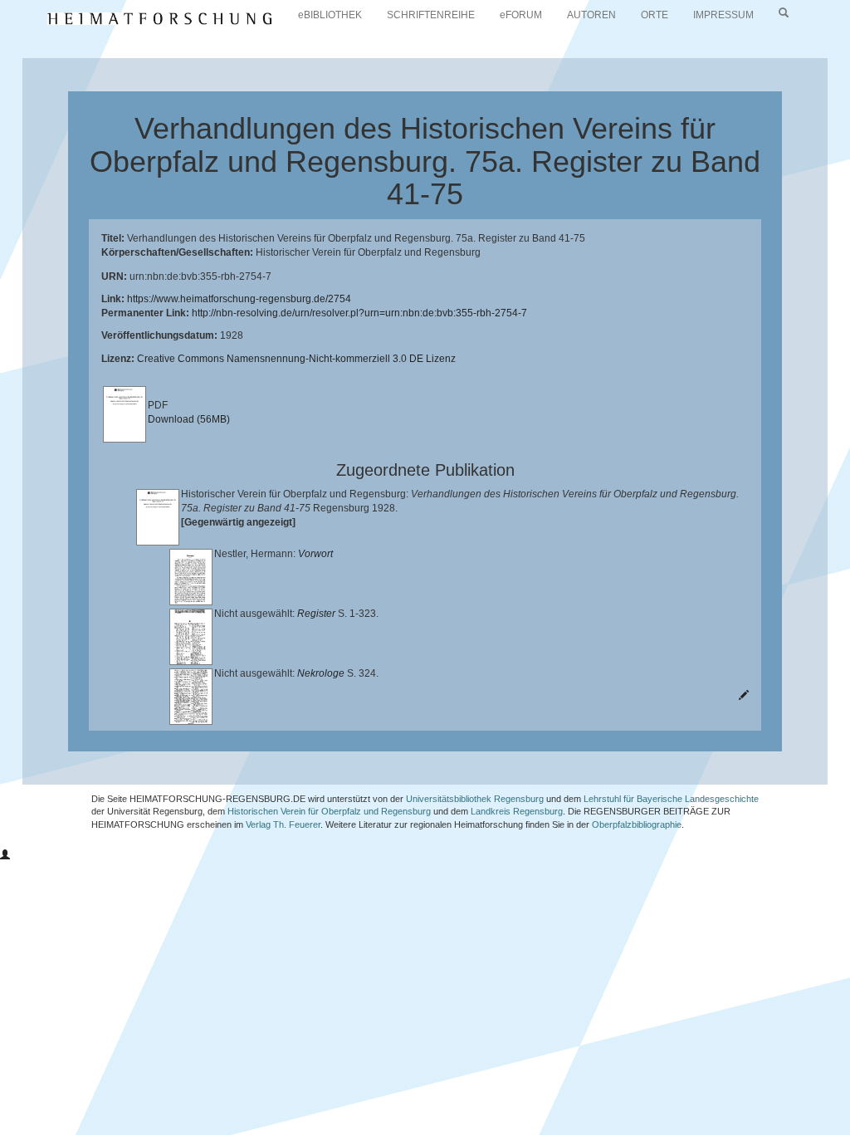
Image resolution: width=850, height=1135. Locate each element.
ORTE (654, 15)
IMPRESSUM (723, 15)
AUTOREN (591, 15)
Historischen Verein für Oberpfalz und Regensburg (329, 811)
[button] (5, 855)
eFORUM (521, 15)
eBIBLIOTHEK (330, 15)
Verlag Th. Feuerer (283, 824)
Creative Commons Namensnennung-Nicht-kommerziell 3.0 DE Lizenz (296, 358)
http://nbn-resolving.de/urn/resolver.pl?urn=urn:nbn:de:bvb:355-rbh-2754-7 (359, 313)
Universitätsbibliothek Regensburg (475, 799)
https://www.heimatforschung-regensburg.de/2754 (239, 299)
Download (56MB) (189, 419)
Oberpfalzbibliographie (636, 824)
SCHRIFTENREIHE (431, 15)
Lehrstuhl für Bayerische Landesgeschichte (671, 799)
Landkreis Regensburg (517, 811)
